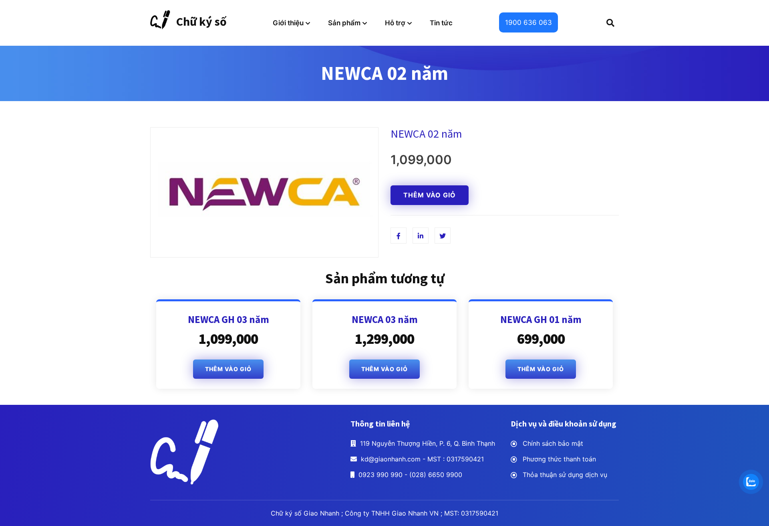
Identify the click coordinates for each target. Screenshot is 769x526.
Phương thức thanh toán (559, 459)
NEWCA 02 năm (426, 133)
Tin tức (441, 23)
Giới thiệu (288, 23)
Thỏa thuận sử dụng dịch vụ (565, 475)
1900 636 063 (528, 22)
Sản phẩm (344, 23)
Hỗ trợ (395, 23)
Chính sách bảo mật (553, 443)
